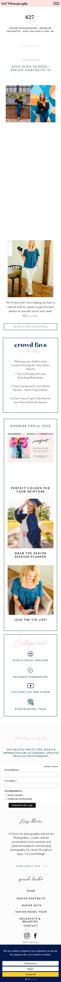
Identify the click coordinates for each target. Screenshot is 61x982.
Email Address (12, 769)
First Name (11, 780)
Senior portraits (15, 795)
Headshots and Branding (20, 799)
